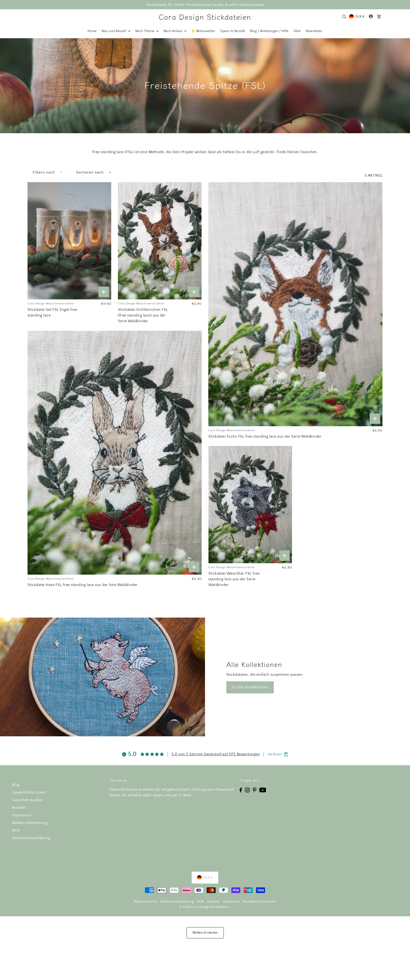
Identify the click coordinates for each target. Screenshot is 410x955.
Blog (16, 785)
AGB (16, 830)
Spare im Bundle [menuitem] (232, 31)
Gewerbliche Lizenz (29, 792)
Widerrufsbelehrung (30, 823)
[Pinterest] (254, 789)
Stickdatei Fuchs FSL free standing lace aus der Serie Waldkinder (264, 436)
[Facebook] (240, 789)
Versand (213, 901)
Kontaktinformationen (259, 901)
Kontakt (19, 807)
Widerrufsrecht (145, 901)
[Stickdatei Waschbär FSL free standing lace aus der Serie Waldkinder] (250, 504)
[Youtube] (262, 789)
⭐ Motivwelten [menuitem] (203, 31)
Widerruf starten (205, 933)
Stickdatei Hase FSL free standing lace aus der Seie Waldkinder (83, 585)
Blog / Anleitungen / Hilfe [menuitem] (269, 31)
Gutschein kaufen (27, 800)
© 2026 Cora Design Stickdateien (204, 907)
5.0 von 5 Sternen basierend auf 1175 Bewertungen (216, 754)
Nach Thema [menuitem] (145, 31)
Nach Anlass (173, 31)
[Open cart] (379, 17)
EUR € (360, 17)
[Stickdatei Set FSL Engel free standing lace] (69, 240)
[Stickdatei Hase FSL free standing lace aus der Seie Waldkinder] (115, 453)
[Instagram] (247, 789)
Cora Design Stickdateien (205, 16)
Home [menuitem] (92, 31)
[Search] (344, 17)
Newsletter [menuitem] (314, 31)
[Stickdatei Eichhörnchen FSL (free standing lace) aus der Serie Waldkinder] (160, 240)
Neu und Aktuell (114, 31)
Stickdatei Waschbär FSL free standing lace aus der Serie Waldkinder (234, 579)
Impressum (22, 815)
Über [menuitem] (297, 31)
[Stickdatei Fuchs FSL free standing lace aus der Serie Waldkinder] (295, 304)
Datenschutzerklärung (31, 838)
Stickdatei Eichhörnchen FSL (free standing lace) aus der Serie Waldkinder (143, 315)
